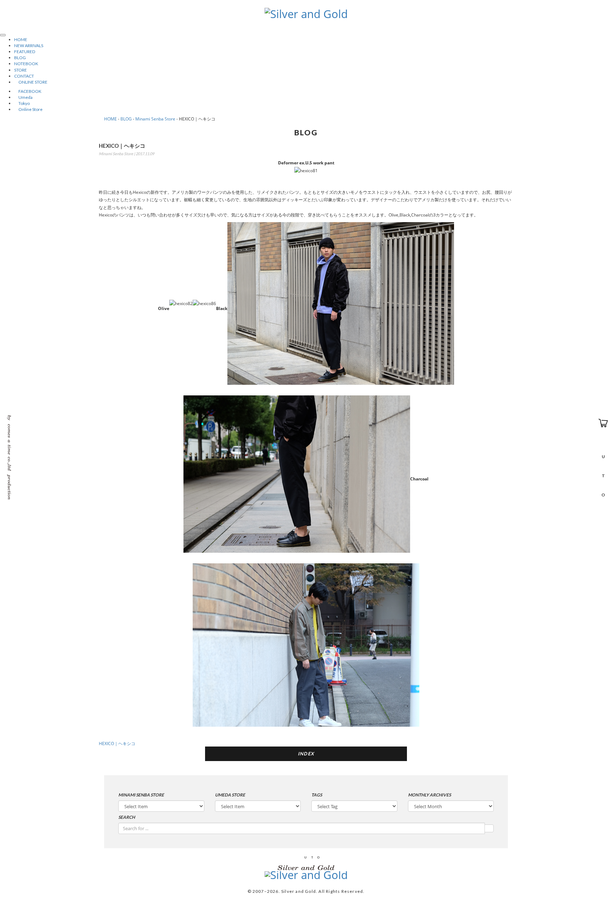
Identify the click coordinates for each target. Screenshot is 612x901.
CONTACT (24, 76)
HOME (20, 39)
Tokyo (22, 103)
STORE (20, 70)
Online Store (28, 109)
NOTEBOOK (26, 63)
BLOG (20, 57)
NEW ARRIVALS (28, 45)
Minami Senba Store (155, 119)
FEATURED (24, 51)
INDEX (306, 753)
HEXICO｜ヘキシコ (117, 743)
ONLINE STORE (30, 82)
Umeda (23, 97)
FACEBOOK (27, 91)
